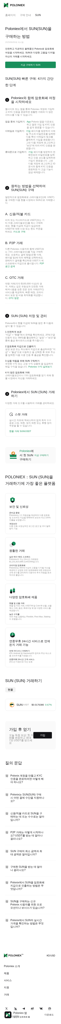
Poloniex (14, 5)
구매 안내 (25, 15)
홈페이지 (10, 15)
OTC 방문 (14, 298)
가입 (28, 131)
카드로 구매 (19, 231)
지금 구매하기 (41, 455)
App (29, 121)
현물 (10, 689)
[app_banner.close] (56, 1011)
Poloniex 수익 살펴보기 (40, 366)
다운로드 (49, 1014)
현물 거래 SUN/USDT (20, 431)
